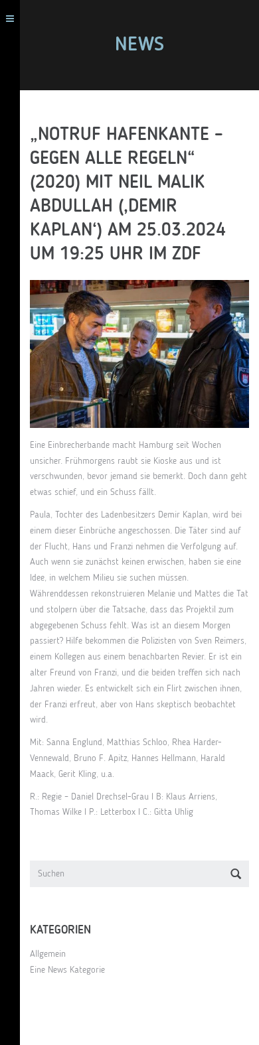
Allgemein (48, 954)
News (139, 45)
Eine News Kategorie (67, 970)
